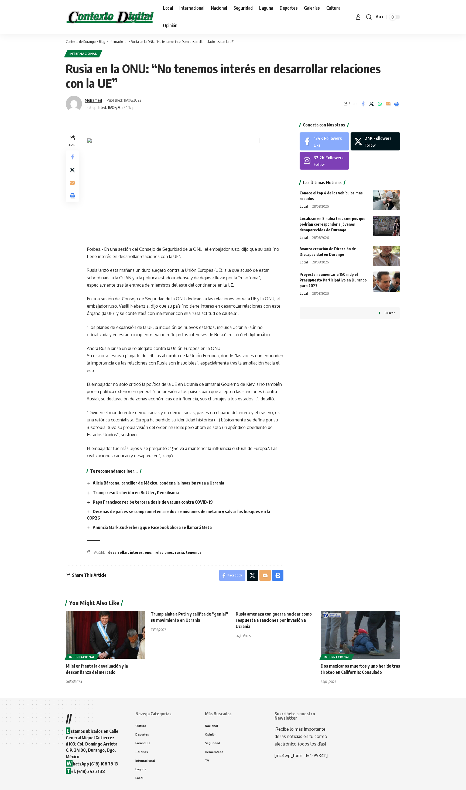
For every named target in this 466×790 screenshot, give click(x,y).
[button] (358, 17)
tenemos (193, 552)
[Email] (388, 103)
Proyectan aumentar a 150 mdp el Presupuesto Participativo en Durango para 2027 (333, 280)
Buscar (390, 313)
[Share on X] (371, 103)
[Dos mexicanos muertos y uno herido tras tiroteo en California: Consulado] (360, 635)
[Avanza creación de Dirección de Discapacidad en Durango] (386, 256)
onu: (148, 552)
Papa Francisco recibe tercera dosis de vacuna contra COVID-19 (153, 502)
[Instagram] (324, 161)
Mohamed (93, 100)
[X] (375, 141)
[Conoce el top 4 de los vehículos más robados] (386, 200)
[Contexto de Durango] (110, 17)
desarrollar (118, 552)
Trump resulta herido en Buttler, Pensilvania (136, 492)
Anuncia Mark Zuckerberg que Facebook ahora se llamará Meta (152, 527)
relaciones (164, 552)
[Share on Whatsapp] (379, 103)
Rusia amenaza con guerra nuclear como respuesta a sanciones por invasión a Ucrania (274, 620)
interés (136, 552)
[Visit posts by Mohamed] (74, 104)
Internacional (83, 53)
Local (304, 206)
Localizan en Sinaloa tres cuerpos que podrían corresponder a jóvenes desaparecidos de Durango (332, 224)
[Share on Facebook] (363, 103)
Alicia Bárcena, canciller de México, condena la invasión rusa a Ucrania (158, 483)
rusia (179, 552)
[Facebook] (324, 141)
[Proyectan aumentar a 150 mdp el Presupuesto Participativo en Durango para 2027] (386, 282)
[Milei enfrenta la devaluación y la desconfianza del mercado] (105, 635)
